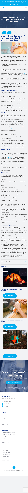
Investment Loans (6, 452)
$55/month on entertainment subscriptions (13, 127)
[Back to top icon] (14, 467)
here (24, 73)
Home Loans (5, 450)
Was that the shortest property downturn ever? (12, 351)
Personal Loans (6, 416)
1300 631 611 (7, 404)
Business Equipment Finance (9, 432)
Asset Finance (6, 436)
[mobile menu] (25, 8)
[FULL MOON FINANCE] (4, 8)
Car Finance (5, 421)
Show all (24, 33)
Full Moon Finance (5, 424)
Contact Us (6, 406)
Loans (4, 414)
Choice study (7, 152)
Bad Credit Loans (6, 454)
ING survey (10, 157)
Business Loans (6, 419)
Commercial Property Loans (9, 434)
